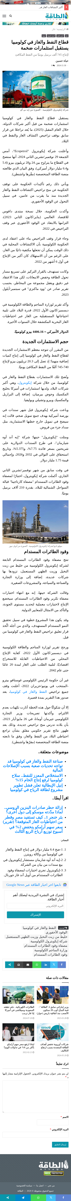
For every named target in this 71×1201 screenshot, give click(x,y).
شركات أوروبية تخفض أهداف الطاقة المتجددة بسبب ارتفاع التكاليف (54, 1047)
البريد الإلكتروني (59, 1129)
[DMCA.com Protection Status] (54, 1173)
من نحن (51, 1185)
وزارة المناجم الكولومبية (50, 950)
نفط (43, 36)
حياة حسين (62, 60)
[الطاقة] (57, 16)
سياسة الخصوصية (24, 1185)
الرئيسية (61, 29)
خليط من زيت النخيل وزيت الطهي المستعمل (36, 936)
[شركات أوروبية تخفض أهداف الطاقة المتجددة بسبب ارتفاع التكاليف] (53, 1032)
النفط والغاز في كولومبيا (28, 691)
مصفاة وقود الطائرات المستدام (45, 945)
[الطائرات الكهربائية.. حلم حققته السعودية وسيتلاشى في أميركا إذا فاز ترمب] (18, 995)
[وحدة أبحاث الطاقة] (35, 23)
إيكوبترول (25, 382)
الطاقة (20, 1191)
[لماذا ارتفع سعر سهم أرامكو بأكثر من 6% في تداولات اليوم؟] (18, 1032)
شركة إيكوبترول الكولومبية (49, 941)
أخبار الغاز (60, 36)
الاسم (65, 1117)
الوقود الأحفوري (56, 932)
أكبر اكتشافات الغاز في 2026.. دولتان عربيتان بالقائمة (35, 7)
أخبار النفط (51, 36)
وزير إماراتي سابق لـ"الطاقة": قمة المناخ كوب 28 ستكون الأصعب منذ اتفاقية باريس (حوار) (53, 1010)
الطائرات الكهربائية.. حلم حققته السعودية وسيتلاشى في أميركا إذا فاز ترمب (19, 1010)
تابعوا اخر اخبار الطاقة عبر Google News (33, 885)
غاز (53, 29)
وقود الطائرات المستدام (50, 954)
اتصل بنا (40, 1185)
